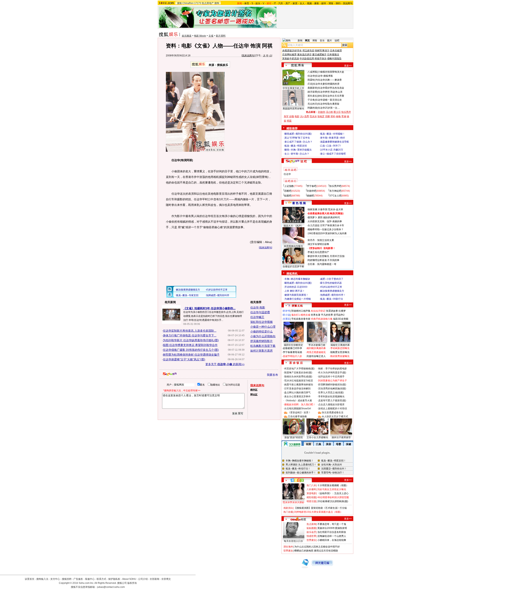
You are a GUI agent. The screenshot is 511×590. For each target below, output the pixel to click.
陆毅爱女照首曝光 (340, 352)
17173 (197, 3)
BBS (338, 3)
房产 (287, 3)
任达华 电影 (257, 307)
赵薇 (291, 116)
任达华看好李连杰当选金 (331, 87)
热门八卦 (311, 485)
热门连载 (288, 512)
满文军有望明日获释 (318, 244)
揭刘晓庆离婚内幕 (316, 348)
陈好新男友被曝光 (340, 356)
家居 (295, 3)
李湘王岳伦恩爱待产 (318, 252)
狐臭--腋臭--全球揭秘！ (332, 133)
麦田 (320, 217)
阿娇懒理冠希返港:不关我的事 (323, 260)
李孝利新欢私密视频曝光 (331, 396)
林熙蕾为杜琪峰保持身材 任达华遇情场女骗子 (191, 354)
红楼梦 (342, 310)
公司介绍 (143, 579)
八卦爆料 (311, 489)
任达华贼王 (257, 317)
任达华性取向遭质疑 (328, 103)
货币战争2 (339, 314)
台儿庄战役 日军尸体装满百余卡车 (326, 225)
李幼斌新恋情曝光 (340, 348)
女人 (302, 3)
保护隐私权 (114, 579)
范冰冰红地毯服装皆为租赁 (298, 380)
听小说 (286, 314)
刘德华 (321, 112)
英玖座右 (312, 95)
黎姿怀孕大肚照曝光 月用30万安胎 (326, 256)
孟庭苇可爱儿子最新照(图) (332, 400)
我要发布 (272, 374)
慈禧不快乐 (321, 58)
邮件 (323, 3)
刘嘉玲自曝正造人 (316, 356)
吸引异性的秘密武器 (331, 283)
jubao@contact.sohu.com (111, 587)
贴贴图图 (311, 528)
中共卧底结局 (307, 58)
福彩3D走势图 (340, 318)
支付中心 (55, 579)
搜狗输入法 (42, 579)
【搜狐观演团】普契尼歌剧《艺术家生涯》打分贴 (320, 508)
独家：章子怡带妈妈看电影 (332, 368)
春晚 (338, 116)
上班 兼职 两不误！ (294, 291)
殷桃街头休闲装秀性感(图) (298, 376)
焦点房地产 (208, 3)
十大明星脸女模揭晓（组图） (333, 485)
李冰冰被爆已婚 (316, 345)
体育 (246, 3)
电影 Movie (200, 35)
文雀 (211, 35)
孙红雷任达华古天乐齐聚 (331, 95)
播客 (316, 3)
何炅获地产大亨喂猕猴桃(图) (299, 368)
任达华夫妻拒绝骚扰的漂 (326, 83)
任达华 (311, 75)
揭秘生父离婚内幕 (340, 345)
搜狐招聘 (66, 579)
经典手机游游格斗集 (322, 318)
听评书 (286, 310)
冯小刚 (329, 112)
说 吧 (303, 161)
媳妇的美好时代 (331, 217)
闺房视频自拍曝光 (293, 246)
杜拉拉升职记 (318, 310)
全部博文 (166, 579)
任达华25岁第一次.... (329, 107)
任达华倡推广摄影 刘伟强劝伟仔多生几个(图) (191, 349)
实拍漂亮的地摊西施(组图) (332, 388)
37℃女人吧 (335, 195)
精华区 (253, 389)
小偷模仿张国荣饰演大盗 (331, 71)
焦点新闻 (311, 524)
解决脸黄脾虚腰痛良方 (332, 291)
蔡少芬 (337, 112)
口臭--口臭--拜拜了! (330, 145)
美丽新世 (312, 87)
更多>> (348, 65)
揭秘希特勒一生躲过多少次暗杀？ (326, 229)
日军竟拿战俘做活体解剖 (297, 388)
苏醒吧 (287, 190)
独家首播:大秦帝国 (317, 209)
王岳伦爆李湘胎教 (297, 416)
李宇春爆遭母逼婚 (292, 352)
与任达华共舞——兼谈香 (328, 79)
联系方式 (101, 579)
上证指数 (289, 186)
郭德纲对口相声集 (300, 310)
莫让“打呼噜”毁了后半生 (297, 137)
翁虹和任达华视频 (261, 321)
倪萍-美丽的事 (334, 221)
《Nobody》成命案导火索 (298, 400)
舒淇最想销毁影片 (261, 341)
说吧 (337, 40)
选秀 (306, 116)
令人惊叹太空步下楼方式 (335, 416)
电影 (297, 116)
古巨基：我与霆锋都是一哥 (322, 264)
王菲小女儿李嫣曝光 (317, 437)
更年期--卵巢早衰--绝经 (332, 137)
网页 (307, 40)
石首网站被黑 (289, 54)
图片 (329, 40)
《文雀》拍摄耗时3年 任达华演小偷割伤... (209, 308)
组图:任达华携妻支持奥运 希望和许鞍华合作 (190, 345)
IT (275, 3)
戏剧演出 (288, 508)
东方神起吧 (335, 190)
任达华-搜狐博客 (324, 75)
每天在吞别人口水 (293, 541)
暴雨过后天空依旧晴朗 (326, 550)
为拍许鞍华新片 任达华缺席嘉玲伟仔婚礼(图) (191, 340)
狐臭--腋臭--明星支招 (295, 145)
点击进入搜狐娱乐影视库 (331, 404)
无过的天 (312, 103)
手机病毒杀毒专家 (300, 318)
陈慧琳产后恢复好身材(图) (298, 372)
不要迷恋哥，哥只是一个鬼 (331, 524)
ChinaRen (188, 3)
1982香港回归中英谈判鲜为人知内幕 (327, 233)
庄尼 (310, 83)
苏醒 (327, 116)
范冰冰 (313, 116)
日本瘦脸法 (333, 54)
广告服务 (78, 579)
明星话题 (311, 501)
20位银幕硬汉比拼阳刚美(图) (332, 501)
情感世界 (311, 536)
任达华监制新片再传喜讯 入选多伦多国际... (189, 330)
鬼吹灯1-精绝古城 (300, 314)
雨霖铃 (311, 79)
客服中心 (90, 579)
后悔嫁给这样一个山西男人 (331, 536)
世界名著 (315, 314)
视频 (309, 3)
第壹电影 (311, 493)
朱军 (286, 116)
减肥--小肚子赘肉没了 (331, 279)
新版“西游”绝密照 (293, 437)
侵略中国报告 (334, 58)
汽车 (280, 3)
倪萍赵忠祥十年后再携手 (331, 376)
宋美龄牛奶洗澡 (290, 58)
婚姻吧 (310, 195)
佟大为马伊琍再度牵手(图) (332, 372)
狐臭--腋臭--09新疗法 (331, 298)
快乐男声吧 (335, 186)
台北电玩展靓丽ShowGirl (297, 408)
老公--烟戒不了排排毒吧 (333, 153)
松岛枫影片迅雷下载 (262, 345)
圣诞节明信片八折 (292, 356)
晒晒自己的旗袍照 (303, 550)
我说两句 (348, 3)
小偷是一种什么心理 (262, 326)
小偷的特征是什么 (261, 331)
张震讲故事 (332, 310)
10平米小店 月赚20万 (331, 149)
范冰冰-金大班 (335, 209)
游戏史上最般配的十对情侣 (332, 408)
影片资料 (221, 35)
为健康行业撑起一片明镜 (297, 298)
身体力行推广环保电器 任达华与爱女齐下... (189, 335)
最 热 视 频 (299, 203)
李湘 (343, 116)
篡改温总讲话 (304, 54)
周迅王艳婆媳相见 (316, 352)
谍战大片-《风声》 (293, 225)
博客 (331, 3)
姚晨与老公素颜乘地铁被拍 (298, 384)
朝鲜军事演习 (322, 50)
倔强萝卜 (312, 217)
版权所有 (132, 583)
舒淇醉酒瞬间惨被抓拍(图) (332, 384)
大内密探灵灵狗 (316, 221)
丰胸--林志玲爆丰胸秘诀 (297, 279)
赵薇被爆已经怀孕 (292, 348)
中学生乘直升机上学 (293, 88)
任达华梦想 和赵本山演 (330, 91)
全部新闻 (154, 579)
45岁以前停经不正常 (331, 287)
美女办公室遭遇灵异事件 (297, 396)
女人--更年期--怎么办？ (296, 153)
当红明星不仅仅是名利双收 (331, 532)
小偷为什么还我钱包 (262, 336)
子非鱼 (311, 99)
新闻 (300, 40)
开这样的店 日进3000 (295, 287)
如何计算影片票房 (261, 350)
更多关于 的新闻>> (225, 364)
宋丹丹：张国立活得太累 (321, 240)
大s (302, 116)
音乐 (322, 40)
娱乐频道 (186, 35)
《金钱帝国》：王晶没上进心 (333, 493)
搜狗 (216, 3)
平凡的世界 (327, 314)
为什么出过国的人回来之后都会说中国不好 (317, 546)
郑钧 (333, 116)
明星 (289, 120)
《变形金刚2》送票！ (299, 412)
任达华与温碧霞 (260, 312)
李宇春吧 (311, 186)
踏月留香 (312, 91)
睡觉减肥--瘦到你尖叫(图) (298, 133)
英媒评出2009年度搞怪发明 (332, 528)
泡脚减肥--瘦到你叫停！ (333, 295)
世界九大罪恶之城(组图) (331, 392)
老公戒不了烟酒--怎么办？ (298, 141)
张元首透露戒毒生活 (332, 412)
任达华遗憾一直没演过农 (328, 99)
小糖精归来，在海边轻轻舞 (331, 540)
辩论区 (253, 394)
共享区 (286, 318)
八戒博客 (312, 71)
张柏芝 (321, 116)
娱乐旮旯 (311, 532)
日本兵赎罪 (336, 50)
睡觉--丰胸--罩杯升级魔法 (298, 149)
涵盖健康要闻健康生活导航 (334, 141)
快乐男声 (346, 112)
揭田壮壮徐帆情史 (293, 345)
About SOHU (129, 579)
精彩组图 (311, 497)
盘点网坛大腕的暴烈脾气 (297, 392)
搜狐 (179, 3)
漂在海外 (288, 546)
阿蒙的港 (312, 107)
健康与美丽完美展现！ (296, 295)
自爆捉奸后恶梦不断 (293, 266)
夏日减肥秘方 (319, 54)
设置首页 (29, 579)
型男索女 (311, 540)
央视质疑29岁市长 (292, 50)
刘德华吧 (311, 190)
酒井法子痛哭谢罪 (341, 437)
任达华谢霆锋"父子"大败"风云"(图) (184, 359)
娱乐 (258, 3)
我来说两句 (248, 55)
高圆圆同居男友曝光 (293, 108)
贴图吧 (287, 195)
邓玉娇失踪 (308, 50)
